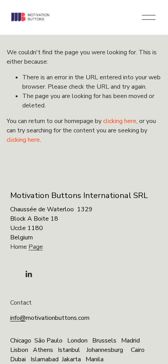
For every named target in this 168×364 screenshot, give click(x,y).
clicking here (119, 121)
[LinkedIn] (28, 274)
